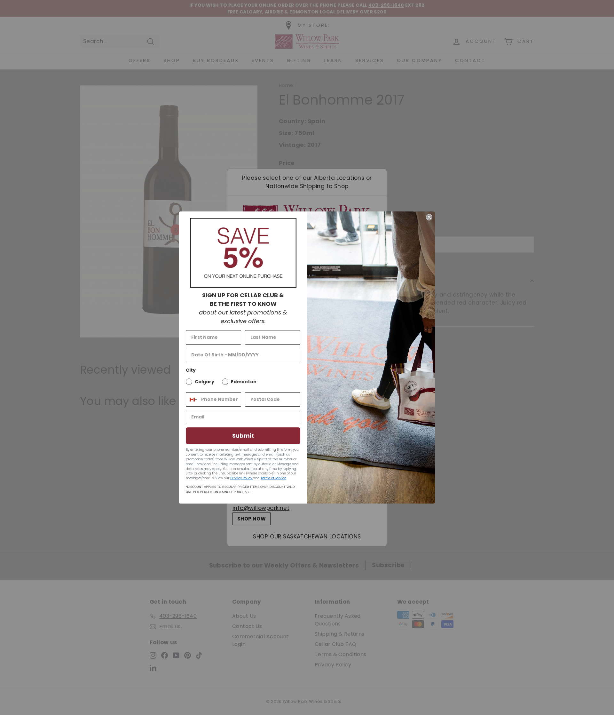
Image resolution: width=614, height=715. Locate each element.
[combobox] (192, 399)
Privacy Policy (241, 478)
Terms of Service (273, 478)
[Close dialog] (429, 217)
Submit (243, 436)
